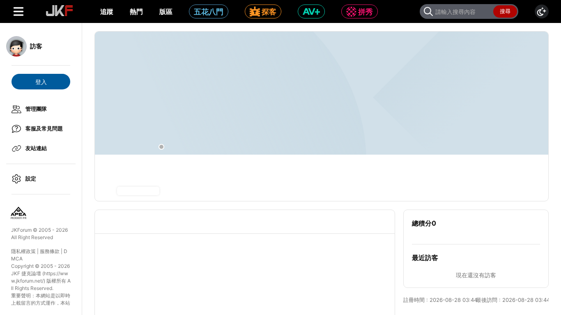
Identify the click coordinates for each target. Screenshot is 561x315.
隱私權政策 (23, 251)
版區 (165, 11)
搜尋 (505, 11)
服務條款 (50, 251)
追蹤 (106, 11)
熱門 (136, 11)
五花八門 (208, 11)
